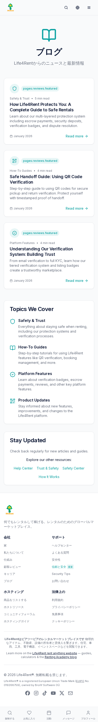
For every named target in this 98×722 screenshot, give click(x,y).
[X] (61, 693)
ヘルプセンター (62, 545)
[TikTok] (44, 693)
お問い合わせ (60, 581)
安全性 (56, 559)
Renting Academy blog (61, 657)
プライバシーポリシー (66, 607)
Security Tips (61, 574)
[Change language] (77, 7)
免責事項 (57, 614)
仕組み (8, 559)
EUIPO (80, 681)
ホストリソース (14, 607)
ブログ (8, 581)
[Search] (66, 7)
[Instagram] (36, 693)
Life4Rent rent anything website (54, 653)
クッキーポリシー (63, 621)
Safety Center (73, 468)
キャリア (9, 574)
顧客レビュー (12, 567)
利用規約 (57, 600)
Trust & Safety (48, 468)
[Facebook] (27, 693)
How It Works (49, 477)
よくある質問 (60, 552)
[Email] (70, 693)
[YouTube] (53, 693)
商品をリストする (15, 600)
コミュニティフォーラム (19, 614)
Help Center (23, 468)
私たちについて (14, 552)
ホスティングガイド (16, 621)
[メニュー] (89, 7)
